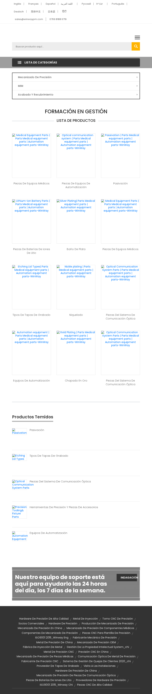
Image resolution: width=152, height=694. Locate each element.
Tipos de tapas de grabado (31, 315)
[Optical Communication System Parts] (23, 484)
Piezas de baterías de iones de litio (31, 251)
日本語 (51, 11)
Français (33, 4)
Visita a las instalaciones (99, 666)
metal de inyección (85, 619)
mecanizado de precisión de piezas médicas (45, 656)
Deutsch (19, 11)
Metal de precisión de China (54, 642)
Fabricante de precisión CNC (40, 661)
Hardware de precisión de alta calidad (44, 619)
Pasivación (120, 183)
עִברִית (99, 4)
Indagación (129, 577)
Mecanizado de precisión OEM (96, 642)
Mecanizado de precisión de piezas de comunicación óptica (76, 675)
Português (118, 4)
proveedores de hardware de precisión (101, 680)
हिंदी (64, 11)
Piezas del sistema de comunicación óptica (120, 316)
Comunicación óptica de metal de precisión (107, 656)
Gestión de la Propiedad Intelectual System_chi (98, 647)
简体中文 (36, 11)
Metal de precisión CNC (59, 652)
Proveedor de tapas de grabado (58, 666)
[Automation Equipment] (20, 536)
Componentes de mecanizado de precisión (50, 633)
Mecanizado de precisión (78, 77)
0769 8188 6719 (58, 19)
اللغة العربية (67, 4)
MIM (78, 86)
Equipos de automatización (31, 380)
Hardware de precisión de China (76, 671)
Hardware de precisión (63, 623)
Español (50, 4)
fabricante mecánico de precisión (95, 637)
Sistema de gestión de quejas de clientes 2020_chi (97, 661)
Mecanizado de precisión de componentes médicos (100, 628)
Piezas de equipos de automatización (76, 185)
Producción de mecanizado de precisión (108, 623)
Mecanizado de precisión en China (40, 628)
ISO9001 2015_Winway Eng (51, 637)
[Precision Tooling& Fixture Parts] (19, 512)
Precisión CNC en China (93, 652)
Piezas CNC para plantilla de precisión (106, 633)
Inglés (17, 4)
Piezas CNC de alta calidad (94, 685)
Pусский (86, 4)
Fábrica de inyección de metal (42, 647)
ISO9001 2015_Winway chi (56, 685)
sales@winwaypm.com (29, 19)
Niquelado (76, 315)
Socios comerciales (31, 623)
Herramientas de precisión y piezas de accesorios (64, 507)
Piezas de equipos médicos (31, 183)
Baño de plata (76, 249)
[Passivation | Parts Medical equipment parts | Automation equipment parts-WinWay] (120, 140)
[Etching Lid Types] (19, 457)
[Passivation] (19, 431)
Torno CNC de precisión (117, 619)
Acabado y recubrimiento (78, 94)
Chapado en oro (76, 380)
